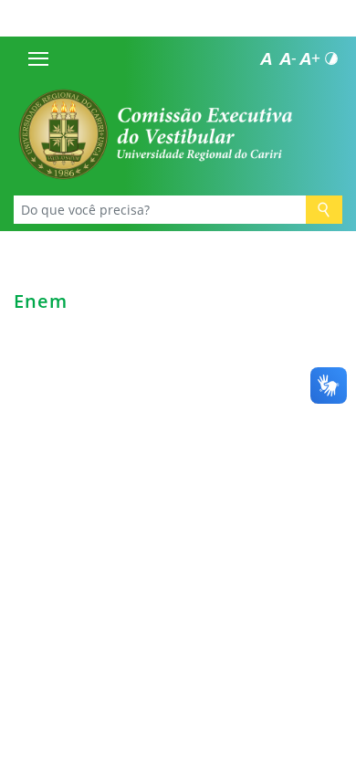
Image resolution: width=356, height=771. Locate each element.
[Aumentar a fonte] (309, 58)
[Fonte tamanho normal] (266, 58)
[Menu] (38, 58)
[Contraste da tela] (331, 58)
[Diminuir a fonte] (287, 58)
